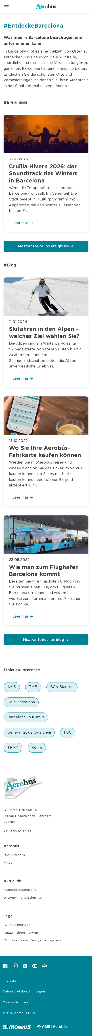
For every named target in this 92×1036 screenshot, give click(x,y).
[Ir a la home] (46, 9)
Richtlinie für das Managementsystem (32, 940)
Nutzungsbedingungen (21, 932)
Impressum (11, 980)
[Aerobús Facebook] (5, 967)
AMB (11, 687)
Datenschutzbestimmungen (24, 991)
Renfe (36, 747)
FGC (67, 732)
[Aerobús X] (25, 967)
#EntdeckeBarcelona (20, 889)
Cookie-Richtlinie (16, 1002)
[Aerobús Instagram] (15, 967)
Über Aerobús (14, 855)
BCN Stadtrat (62, 687)
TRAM (13, 747)
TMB (33, 687)
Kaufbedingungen (17, 924)
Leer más (21, 223)
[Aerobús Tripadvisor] (44, 967)
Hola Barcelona (21, 702)
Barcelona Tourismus (25, 717)
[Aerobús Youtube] (35, 967)
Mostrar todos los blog (43, 640)
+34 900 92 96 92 (17, 831)
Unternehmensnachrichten (24, 897)
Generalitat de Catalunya (29, 732)
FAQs (8, 862)
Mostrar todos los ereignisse (43, 246)
